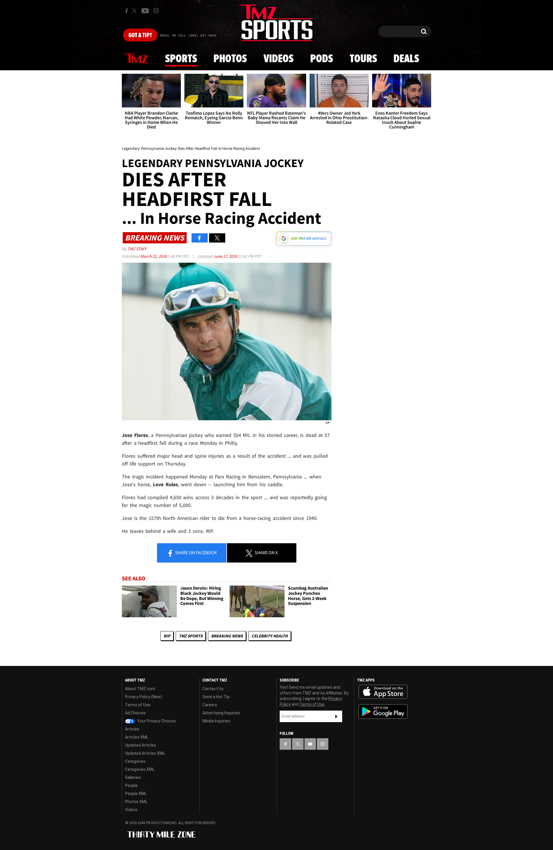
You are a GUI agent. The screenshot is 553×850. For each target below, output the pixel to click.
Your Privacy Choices (156, 721)
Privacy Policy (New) (143, 696)
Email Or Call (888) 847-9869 (188, 36)
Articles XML (136, 737)
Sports (181, 59)
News (136, 58)
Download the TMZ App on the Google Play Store (383, 711)
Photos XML (136, 801)
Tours (363, 59)
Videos (278, 59)
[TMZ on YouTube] (310, 744)
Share (195, 552)
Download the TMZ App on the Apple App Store (383, 692)
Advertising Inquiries (221, 713)
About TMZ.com (140, 688)
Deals (406, 59)
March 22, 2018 (153, 256)
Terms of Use (137, 705)
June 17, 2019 (225, 256)
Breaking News (227, 636)
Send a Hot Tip (216, 696)
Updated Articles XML (145, 753)
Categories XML (139, 769)
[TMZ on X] (135, 11)
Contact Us (213, 688)
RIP (167, 636)
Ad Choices (135, 713)
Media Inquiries (216, 721)
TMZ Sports (190, 636)
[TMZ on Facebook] (126, 11)
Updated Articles (140, 745)
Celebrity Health (269, 636)
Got (140, 35)
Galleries (133, 777)
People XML (136, 793)
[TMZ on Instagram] (156, 11)
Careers (209, 705)
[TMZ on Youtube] (145, 10)
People (131, 785)
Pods (321, 59)
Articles (132, 729)
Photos (230, 59)
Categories (135, 761)
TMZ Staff (137, 248)
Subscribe (336, 716)
